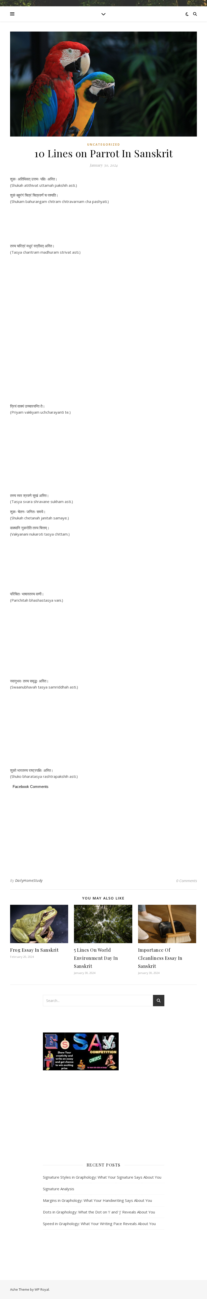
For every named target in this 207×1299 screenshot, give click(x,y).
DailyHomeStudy (29, 880)
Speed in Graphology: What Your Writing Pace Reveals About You (99, 1223)
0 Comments (186, 880)
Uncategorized (103, 144)
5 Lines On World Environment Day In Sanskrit (96, 958)
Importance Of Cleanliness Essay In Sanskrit (160, 958)
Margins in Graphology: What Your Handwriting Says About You (97, 1200)
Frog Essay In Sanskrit (34, 950)
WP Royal (42, 1289)
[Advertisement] (103, 224)
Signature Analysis (58, 1188)
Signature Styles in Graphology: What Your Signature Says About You (102, 1177)
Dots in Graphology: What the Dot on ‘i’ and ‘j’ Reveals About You (99, 1211)
